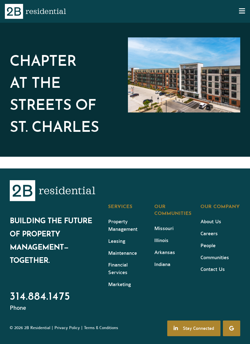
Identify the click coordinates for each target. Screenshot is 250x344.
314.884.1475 (40, 297)
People (208, 245)
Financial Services (118, 268)
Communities (214, 257)
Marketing (119, 284)
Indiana (162, 264)
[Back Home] (35, 11)
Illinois (161, 240)
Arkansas (164, 252)
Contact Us (212, 269)
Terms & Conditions (101, 327)
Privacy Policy (67, 327)
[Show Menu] (242, 11)
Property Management (122, 225)
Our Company (220, 206)
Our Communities (172, 210)
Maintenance (122, 253)
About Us (210, 221)
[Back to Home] (56, 191)
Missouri (164, 228)
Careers (209, 233)
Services (120, 206)
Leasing (116, 241)
